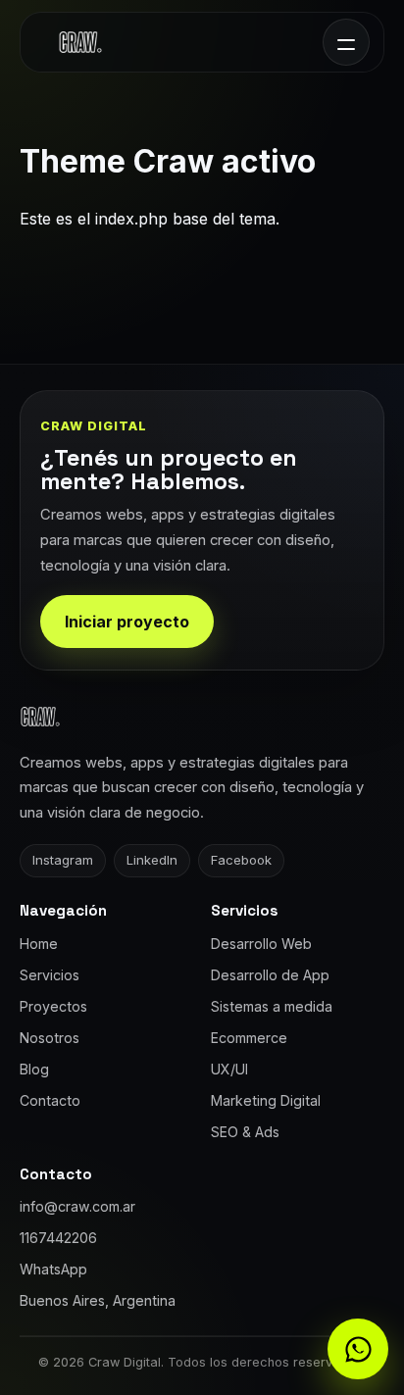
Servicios (49, 975)
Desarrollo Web (261, 943)
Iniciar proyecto (127, 621)
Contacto (50, 1100)
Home (39, 943)
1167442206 (58, 1237)
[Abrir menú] (346, 42)
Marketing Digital (266, 1100)
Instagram (62, 860)
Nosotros (49, 1037)
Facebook (241, 860)
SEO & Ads (245, 1131)
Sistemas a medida (271, 1006)
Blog (34, 1069)
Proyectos (53, 1006)
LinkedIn (151, 860)
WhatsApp (53, 1269)
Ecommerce (249, 1037)
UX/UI (229, 1069)
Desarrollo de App (270, 975)
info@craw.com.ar (77, 1206)
